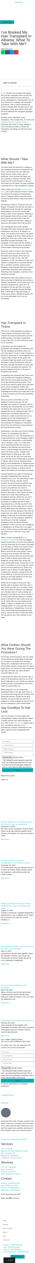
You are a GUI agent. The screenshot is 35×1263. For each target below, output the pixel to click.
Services (5, 1224)
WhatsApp (5, 1103)
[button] (3, 52)
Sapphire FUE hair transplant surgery (14, 122)
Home (5, 1220)
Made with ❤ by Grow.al (10, 1198)
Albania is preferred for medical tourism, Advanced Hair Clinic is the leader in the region (16, 906)
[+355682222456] (3, 1091)
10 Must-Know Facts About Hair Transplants (17, 1020)
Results (5, 1232)
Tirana (3, 93)
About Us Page (7, 1228)
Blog (4, 1236)
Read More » (5, 839)
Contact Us (18, 723)
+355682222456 (7, 1095)
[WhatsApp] (3, 1098)
